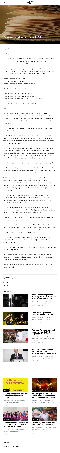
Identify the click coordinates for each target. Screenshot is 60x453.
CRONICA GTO (7, 446)
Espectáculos (19, 295)
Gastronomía (7, 419)
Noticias (7, 34)
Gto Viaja (5, 285)
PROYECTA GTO (17, 446)
